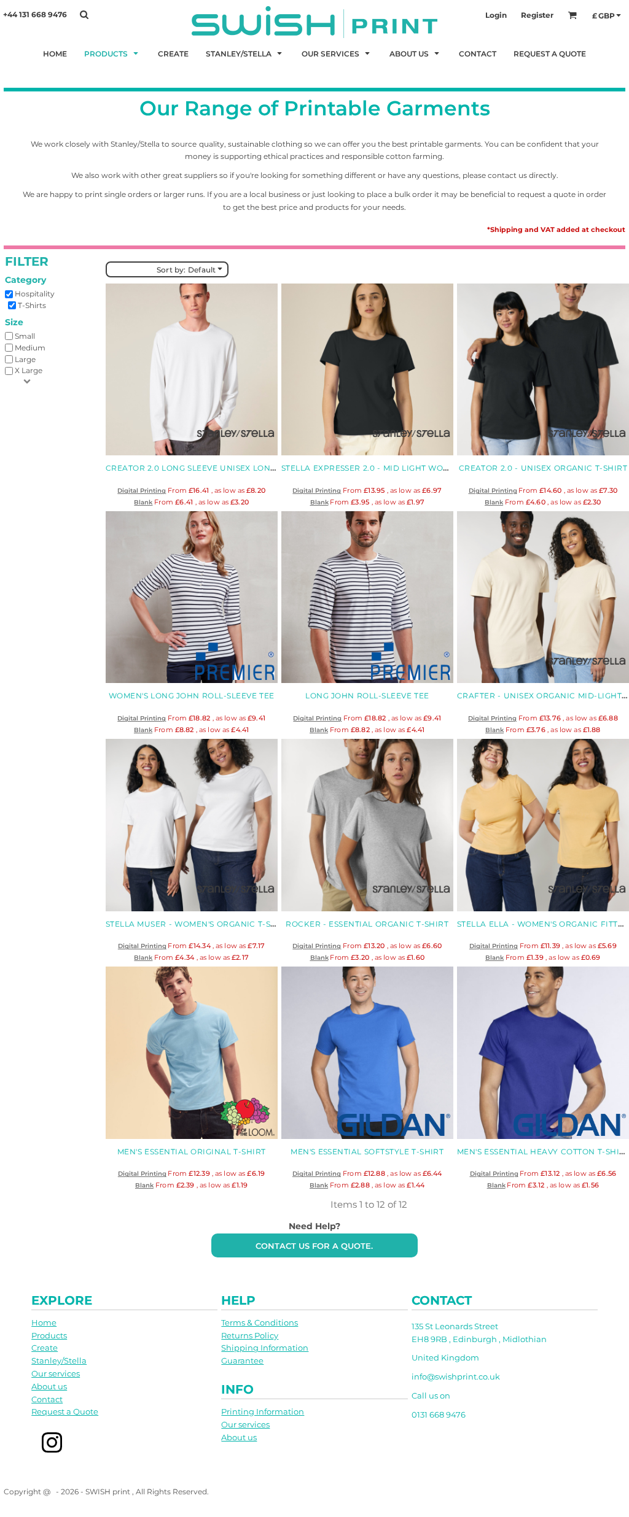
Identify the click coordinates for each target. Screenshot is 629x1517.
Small (25, 336)
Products (49, 1335)
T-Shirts (32, 305)
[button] (112, 53)
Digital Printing (141, 491)
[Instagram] (52, 1442)
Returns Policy (249, 1335)
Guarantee (242, 1360)
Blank (143, 502)
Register (537, 15)
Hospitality (35, 293)
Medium (30, 347)
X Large (28, 370)
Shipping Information (264, 1348)
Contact (47, 1399)
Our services (55, 1373)
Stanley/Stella (59, 1360)
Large (25, 359)
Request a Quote (64, 1411)
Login (496, 15)
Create (44, 1348)
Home (44, 1322)
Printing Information (262, 1411)
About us (49, 1386)
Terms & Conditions (259, 1322)
